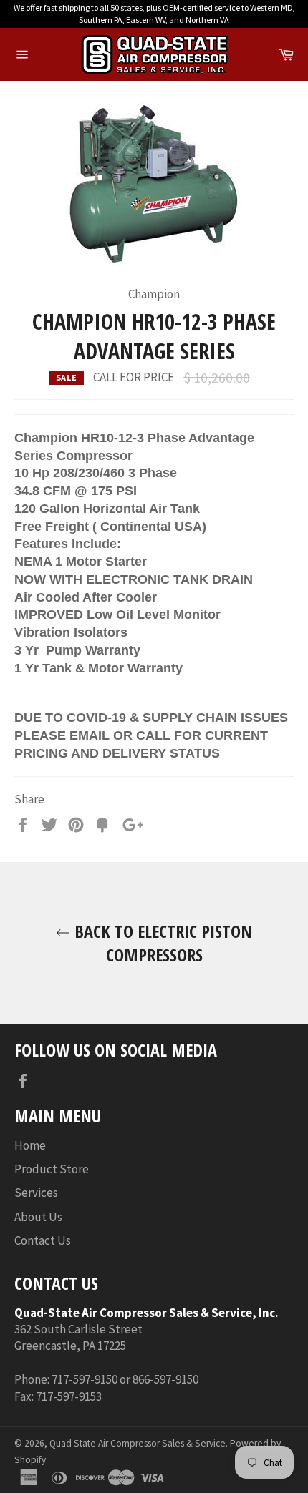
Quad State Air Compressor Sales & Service (137, 1443)
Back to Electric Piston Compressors (161, 942)
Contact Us (42, 1240)
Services (36, 1192)
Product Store (51, 1169)
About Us (38, 1217)
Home (30, 1145)
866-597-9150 (165, 1379)
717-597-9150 (84, 1379)
